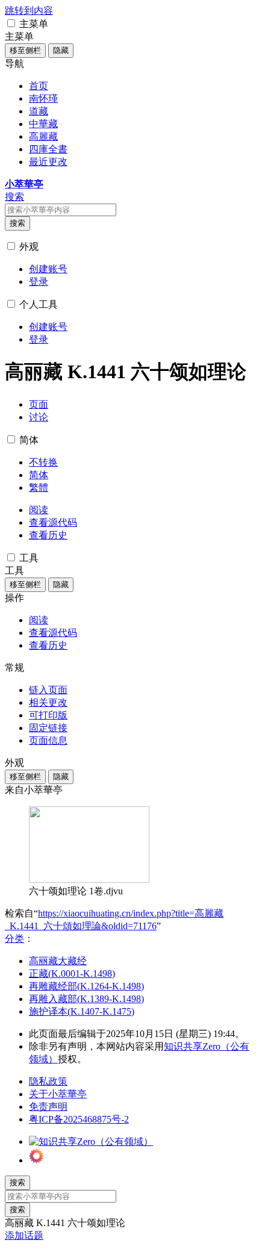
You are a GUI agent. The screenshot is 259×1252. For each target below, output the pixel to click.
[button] (11, 23)
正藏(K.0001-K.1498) (72, 973)
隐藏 (61, 50)
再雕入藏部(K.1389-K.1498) (86, 999)
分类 (14, 938)
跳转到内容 (29, 10)
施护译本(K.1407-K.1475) (81, 1011)
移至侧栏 (25, 50)
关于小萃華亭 (58, 1094)
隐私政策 (48, 1081)
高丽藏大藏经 (58, 961)
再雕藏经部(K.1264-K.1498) (86, 986)
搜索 (17, 223)
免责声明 (48, 1106)
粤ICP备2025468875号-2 (79, 1119)
